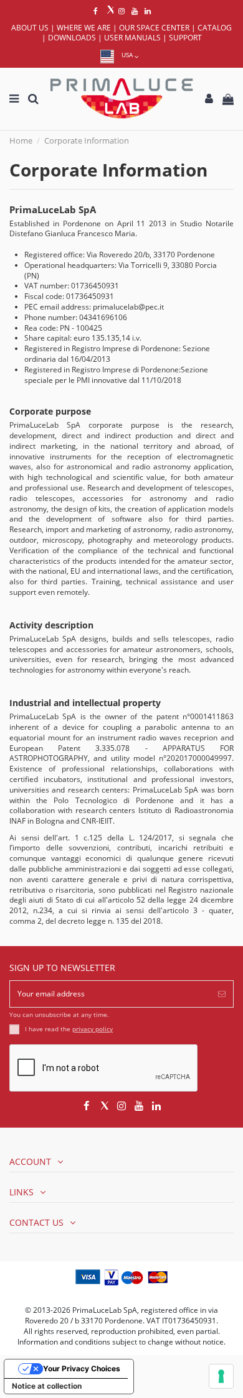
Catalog (215, 27)
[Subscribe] (222, 994)
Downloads (72, 37)
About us (30, 27)
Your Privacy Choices (81, 1368)
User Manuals (132, 37)
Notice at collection (47, 1386)
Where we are (84, 27)
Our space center (154, 27)
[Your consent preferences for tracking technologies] (221, 1376)
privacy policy (92, 1029)
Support (185, 37)
